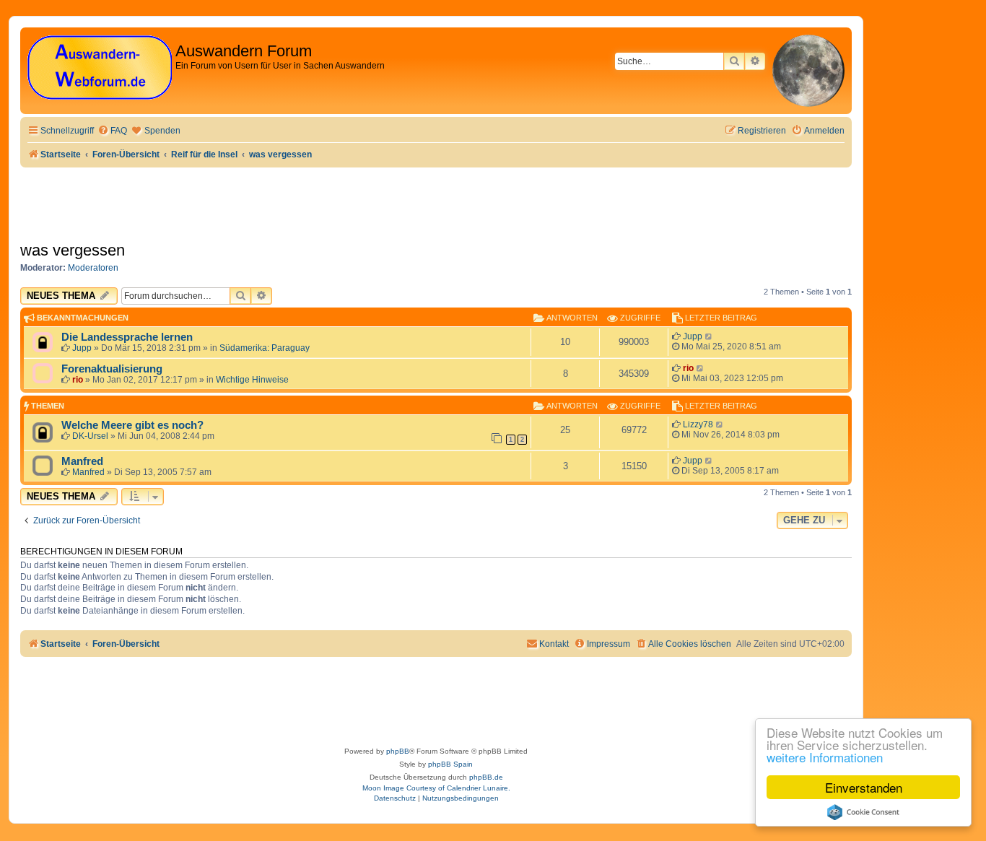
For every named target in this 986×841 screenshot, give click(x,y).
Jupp (82, 348)
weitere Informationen (825, 757)
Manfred (82, 461)
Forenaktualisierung (111, 369)
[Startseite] (99, 68)
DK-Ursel (90, 436)
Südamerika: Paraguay (264, 348)
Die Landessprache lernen (127, 337)
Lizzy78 (698, 424)
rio (77, 380)
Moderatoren (93, 268)
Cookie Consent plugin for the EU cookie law (863, 812)
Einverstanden (863, 787)
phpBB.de (486, 777)
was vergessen (72, 250)
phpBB (397, 751)
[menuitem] (112, 131)
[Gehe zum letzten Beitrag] (709, 336)
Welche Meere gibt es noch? (132, 425)
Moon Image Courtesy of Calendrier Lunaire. (436, 788)
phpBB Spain (450, 764)
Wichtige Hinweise (252, 380)
